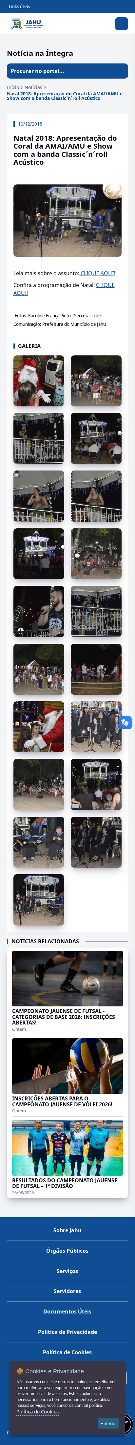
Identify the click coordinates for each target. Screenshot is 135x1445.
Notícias (33, 87)
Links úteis (19, 7)
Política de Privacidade (67, 1332)
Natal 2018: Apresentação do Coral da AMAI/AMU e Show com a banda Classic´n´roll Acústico (65, 95)
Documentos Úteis (67, 1311)
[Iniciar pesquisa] (120, 71)
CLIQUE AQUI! (97, 273)
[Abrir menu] (121, 23)
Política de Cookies (67, 1352)
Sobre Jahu (67, 1230)
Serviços (67, 1271)
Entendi (108, 1423)
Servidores (67, 1291)
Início (13, 87)
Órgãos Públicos (67, 1250)
